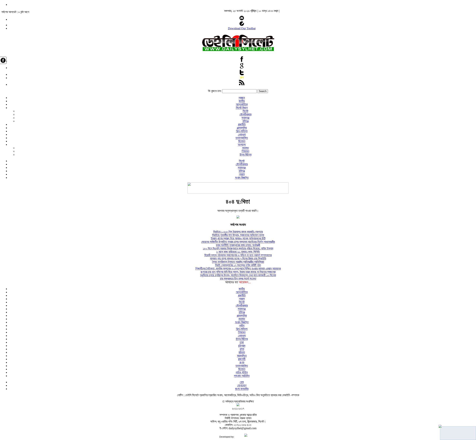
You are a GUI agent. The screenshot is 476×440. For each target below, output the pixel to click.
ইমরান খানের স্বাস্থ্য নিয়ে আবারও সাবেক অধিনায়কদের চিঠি (238, 238)
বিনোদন (241, 141)
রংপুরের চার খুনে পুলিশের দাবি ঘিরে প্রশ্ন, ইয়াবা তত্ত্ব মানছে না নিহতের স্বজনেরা (238, 271)
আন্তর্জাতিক (242, 104)
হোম (242, 382)
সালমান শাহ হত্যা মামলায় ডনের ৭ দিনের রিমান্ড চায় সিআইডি (238, 258)
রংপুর (241, 362)
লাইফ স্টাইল (242, 372)
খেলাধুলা (242, 134)
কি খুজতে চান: (214, 91)
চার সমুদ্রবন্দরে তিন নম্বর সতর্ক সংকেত (238, 278)
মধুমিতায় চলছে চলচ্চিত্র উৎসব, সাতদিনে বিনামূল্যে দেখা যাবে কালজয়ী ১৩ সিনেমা (238, 275)
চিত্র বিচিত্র (245, 154)
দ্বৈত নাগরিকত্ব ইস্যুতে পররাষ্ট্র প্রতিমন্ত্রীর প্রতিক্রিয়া (238, 261)
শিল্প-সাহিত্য (241, 131)
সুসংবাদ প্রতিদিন (242, 375)
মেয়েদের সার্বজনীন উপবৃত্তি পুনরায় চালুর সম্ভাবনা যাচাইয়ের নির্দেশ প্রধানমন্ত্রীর (238, 241)
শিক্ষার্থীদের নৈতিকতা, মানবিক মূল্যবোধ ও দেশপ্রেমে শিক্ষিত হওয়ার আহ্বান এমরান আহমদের (238, 268)
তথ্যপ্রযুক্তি (242, 137)
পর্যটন (241, 325)
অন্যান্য (242, 144)
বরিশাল (242, 352)
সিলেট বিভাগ (242, 107)
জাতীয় (242, 101)
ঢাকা (242, 342)
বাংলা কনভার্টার (241, 388)
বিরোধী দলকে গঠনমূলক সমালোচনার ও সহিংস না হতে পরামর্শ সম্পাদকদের (238, 255)
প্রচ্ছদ (242, 97)
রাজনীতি (242, 124)
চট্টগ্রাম (241, 345)
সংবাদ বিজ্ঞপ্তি (242, 177)
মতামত (245, 147)
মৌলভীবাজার (245, 114)
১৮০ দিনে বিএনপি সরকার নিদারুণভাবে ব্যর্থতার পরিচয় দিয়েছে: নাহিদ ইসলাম (238, 248)
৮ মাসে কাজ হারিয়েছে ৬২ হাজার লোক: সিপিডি (238, 251)
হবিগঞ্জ (245, 121)
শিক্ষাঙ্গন (245, 151)
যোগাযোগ (241, 385)
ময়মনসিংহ (242, 355)
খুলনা (241, 349)
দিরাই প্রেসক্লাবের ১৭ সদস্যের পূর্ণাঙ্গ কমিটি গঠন (238, 265)
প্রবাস (242, 174)
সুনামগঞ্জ (245, 117)
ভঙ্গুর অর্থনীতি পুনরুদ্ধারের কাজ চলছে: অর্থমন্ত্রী (238, 245)
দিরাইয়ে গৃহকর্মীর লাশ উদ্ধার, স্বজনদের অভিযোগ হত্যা (238, 235)
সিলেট (245, 111)
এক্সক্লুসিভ (242, 127)
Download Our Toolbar (242, 28)
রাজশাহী (241, 359)
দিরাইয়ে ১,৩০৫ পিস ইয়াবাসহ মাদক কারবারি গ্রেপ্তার (238, 231)
